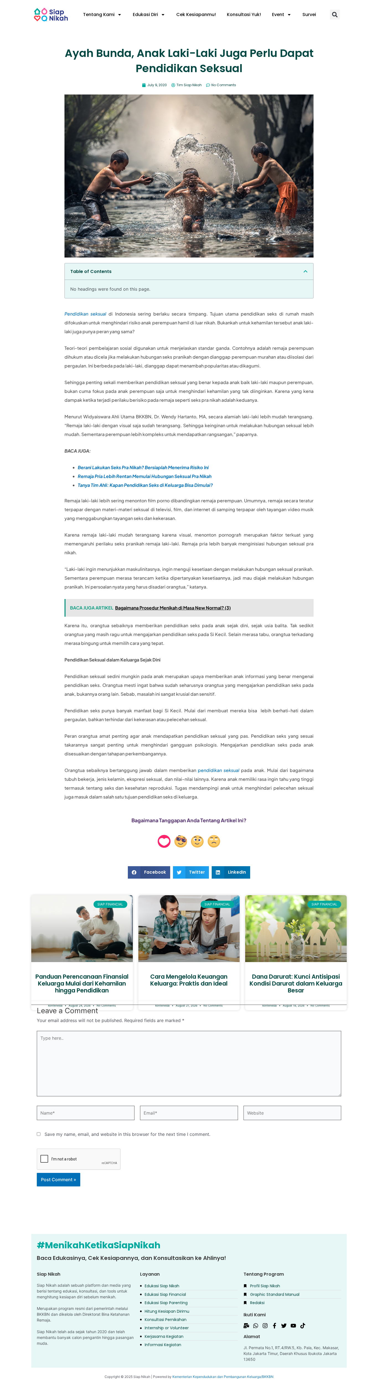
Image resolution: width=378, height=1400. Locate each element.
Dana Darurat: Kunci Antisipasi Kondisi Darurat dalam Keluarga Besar (296, 983)
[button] (335, 15)
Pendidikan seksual (85, 314)
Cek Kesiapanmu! (196, 14)
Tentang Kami (99, 14)
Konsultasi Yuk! (244, 14)
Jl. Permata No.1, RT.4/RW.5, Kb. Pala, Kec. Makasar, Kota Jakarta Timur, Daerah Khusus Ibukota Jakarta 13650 (291, 1353)
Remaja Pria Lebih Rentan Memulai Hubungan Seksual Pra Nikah (144, 476)
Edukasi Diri (145, 14)
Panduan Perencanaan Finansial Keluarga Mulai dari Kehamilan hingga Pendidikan (81, 983)
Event (278, 14)
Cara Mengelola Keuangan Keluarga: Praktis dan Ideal (188, 980)
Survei (309, 14)
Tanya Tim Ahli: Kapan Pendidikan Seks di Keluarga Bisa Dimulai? (145, 485)
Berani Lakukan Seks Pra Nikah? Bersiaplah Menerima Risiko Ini (143, 467)
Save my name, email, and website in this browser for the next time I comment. (127, 1134)
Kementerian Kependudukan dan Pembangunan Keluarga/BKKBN (222, 1377)
